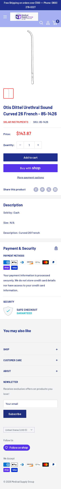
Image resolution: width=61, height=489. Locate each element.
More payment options (30, 177)
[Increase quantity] (38, 144)
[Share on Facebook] (36, 189)
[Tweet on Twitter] (48, 189)
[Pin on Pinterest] (42, 189)
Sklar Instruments (15, 121)
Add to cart (30, 157)
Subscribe (14, 414)
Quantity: (8, 144)
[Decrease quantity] (20, 144)
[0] (55, 23)
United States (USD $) (16, 429)
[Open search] (41, 23)
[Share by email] (55, 189)
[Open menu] (5, 16)
